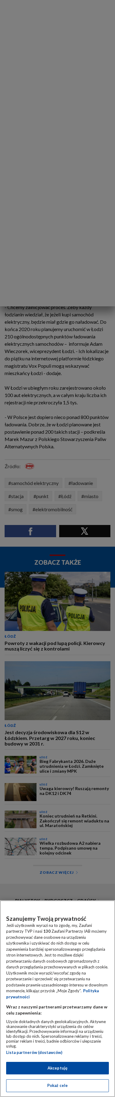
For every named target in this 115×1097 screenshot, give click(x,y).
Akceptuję (57, 1068)
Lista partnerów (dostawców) (34, 1052)
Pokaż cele (57, 1085)
